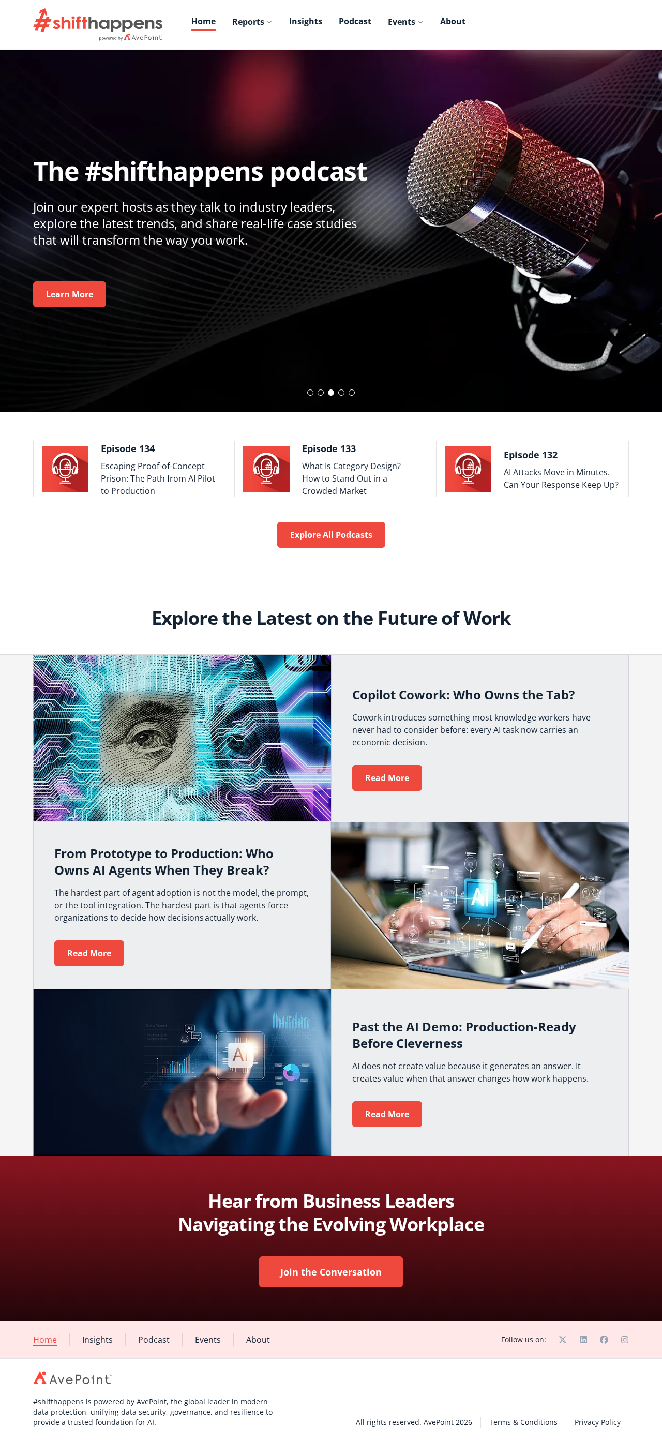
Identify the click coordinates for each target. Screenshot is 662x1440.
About (452, 21)
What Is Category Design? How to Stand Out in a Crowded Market (351, 478)
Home (203, 21)
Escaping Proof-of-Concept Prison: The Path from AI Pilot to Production (158, 478)
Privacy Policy (598, 1422)
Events (401, 21)
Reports (248, 21)
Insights (305, 21)
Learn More (69, 294)
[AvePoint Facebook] (604, 1340)
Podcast (355, 21)
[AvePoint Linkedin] (583, 1340)
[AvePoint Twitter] (563, 1340)
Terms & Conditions (523, 1422)
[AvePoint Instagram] (625, 1340)
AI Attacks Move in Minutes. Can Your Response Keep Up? (561, 478)
